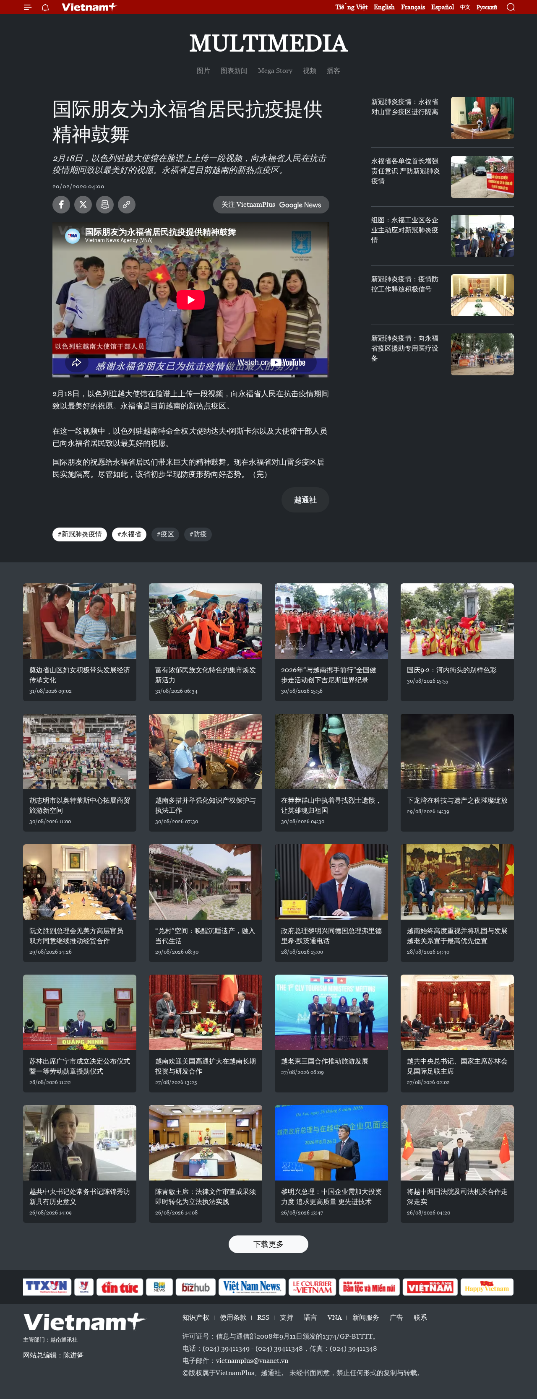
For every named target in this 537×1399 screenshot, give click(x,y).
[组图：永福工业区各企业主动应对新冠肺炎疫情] (482, 236)
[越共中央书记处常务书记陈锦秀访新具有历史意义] (79, 1143)
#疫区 (165, 534)
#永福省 (129, 534)
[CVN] (312, 1287)
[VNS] (252, 1287)
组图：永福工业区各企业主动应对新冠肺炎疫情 (404, 230)
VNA (335, 1317)
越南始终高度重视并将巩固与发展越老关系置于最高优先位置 (457, 936)
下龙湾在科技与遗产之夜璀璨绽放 (457, 800)
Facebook (61, 204)
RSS (263, 1317)
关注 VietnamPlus (248, 204)
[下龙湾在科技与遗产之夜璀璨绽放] (457, 751)
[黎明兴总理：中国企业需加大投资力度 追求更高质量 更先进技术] (331, 1143)
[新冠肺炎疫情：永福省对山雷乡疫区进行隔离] (482, 118)
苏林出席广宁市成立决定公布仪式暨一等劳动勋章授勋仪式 (79, 1066)
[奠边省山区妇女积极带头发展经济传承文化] (79, 621)
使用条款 (233, 1317)
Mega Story (275, 71)
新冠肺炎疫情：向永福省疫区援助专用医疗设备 (404, 348)
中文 (465, 7)
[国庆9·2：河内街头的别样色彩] (457, 621)
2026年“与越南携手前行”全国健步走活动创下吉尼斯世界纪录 (328, 675)
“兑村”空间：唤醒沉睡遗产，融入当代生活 (205, 936)
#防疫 (198, 534)
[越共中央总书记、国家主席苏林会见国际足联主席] (457, 1012)
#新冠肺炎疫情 (79, 534)
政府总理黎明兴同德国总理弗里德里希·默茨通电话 (331, 936)
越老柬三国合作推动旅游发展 (324, 1061)
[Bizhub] (195, 1287)
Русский (487, 7)
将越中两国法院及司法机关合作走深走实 (457, 1197)
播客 (333, 71)
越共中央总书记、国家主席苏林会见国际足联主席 (457, 1066)
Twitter (83, 204)
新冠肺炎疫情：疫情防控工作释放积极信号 (404, 284)
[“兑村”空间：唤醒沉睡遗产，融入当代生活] (205, 882)
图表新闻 (234, 71)
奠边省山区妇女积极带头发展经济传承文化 (79, 675)
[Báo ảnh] (430, 1287)
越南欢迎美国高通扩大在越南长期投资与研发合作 (205, 1066)
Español (442, 6)
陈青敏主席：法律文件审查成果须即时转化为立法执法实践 (205, 1197)
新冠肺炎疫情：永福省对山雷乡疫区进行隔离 (404, 107)
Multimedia (268, 43)
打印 (105, 204)
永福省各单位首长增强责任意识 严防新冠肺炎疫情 (405, 171)
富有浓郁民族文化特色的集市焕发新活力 (205, 675)
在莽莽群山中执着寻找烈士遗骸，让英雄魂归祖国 (331, 805)
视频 (309, 71)
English (384, 6)
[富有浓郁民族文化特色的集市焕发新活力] (205, 621)
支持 (286, 1317)
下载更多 (268, 1244)
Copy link (127, 204)
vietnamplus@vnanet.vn (252, 1361)
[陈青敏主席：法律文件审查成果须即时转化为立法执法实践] (205, 1143)
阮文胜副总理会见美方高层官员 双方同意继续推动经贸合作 (76, 936)
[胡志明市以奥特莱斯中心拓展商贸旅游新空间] (79, 751)
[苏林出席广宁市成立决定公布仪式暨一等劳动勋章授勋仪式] (79, 1012)
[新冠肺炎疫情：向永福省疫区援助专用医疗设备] (482, 354)
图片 (203, 71)
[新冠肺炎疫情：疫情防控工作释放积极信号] (482, 295)
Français (413, 6)
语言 (310, 1317)
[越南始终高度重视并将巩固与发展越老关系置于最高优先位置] (457, 882)
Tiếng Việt (352, 6)
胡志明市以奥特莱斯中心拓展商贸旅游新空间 (79, 805)
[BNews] (159, 1287)
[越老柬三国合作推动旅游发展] (331, 1012)
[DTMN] (369, 1287)
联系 (420, 1317)
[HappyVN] (487, 1287)
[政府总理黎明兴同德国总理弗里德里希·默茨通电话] (331, 882)
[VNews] (84, 1287)
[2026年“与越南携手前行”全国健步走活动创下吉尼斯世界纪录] (331, 621)
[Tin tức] (119, 1287)
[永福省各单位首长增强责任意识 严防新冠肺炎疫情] (482, 177)
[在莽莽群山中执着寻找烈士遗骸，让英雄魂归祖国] (331, 751)
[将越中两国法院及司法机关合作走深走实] (457, 1143)
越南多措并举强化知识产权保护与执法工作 (205, 805)
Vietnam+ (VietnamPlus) (89, 7)
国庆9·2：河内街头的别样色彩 (452, 670)
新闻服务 (365, 1317)
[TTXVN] (46, 1287)
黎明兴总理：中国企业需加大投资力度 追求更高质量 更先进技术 (331, 1197)
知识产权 (195, 1317)
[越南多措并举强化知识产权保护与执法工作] (205, 751)
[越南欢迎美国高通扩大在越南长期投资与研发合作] (205, 1012)
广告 (396, 1317)
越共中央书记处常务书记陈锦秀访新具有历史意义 (79, 1197)
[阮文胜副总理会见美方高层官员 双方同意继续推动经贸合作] (79, 882)
